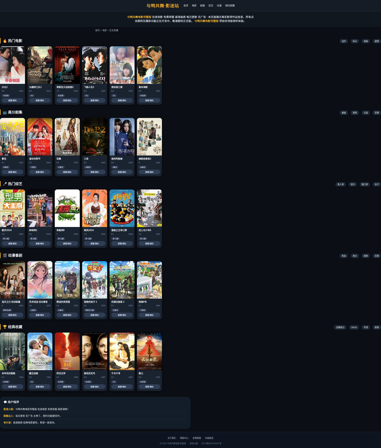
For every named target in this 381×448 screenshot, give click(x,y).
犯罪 (377, 112)
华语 (366, 327)
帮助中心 (184, 438)
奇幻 (355, 255)
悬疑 (344, 112)
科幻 (355, 41)
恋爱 (377, 255)
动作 (344, 41)
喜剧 (366, 41)
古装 (366, 112)
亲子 (377, 184)
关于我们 (172, 438)
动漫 (219, 5)
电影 (194, 5)
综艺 (211, 5)
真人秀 (341, 184)
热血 (344, 255)
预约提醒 (230, 5)
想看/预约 (12, 100)
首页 (186, 5)
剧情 (377, 41)
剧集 (202, 5)
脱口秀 (365, 184)
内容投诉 (209, 438)
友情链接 (197, 438)
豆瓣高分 (340, 327)
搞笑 (366, 255)
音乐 (353, 184)
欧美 (377, 327)
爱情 (355, 112)
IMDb (354, 327)
